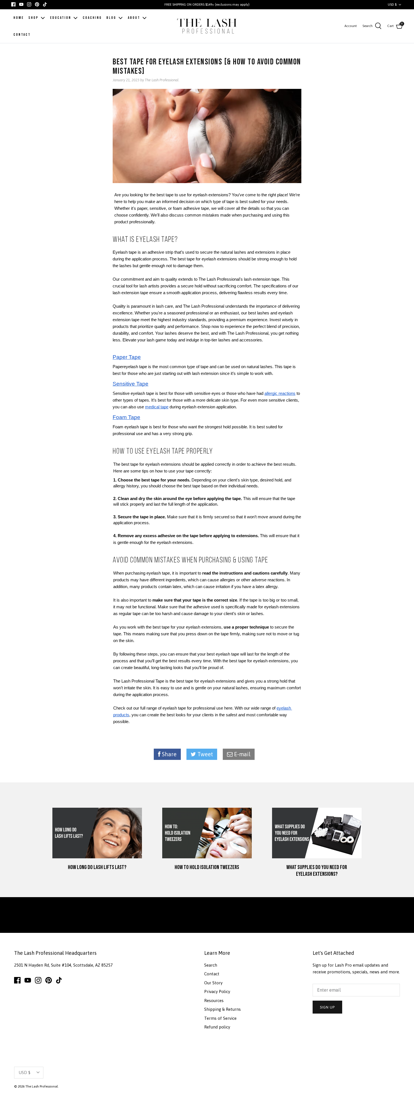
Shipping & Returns (222, 1009)
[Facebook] (13, 4)
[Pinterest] (37, 4)
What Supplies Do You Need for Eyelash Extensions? (316, 870)
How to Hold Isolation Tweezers (207, 867)
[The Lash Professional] (207, 26)
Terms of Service (220, 1018)
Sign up (327, 1007)
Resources (214, 1000)
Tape (134, 357)
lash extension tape (261, 279)
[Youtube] (21, 4)
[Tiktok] (45, 4)
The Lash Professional (41, 1086)
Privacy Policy (217, 991)
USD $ (392, 4)
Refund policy (217, 1027)
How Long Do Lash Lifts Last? (97, 867)
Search (210, 965)
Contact (211, 973)
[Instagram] (29, 4)
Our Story (213, 982)
